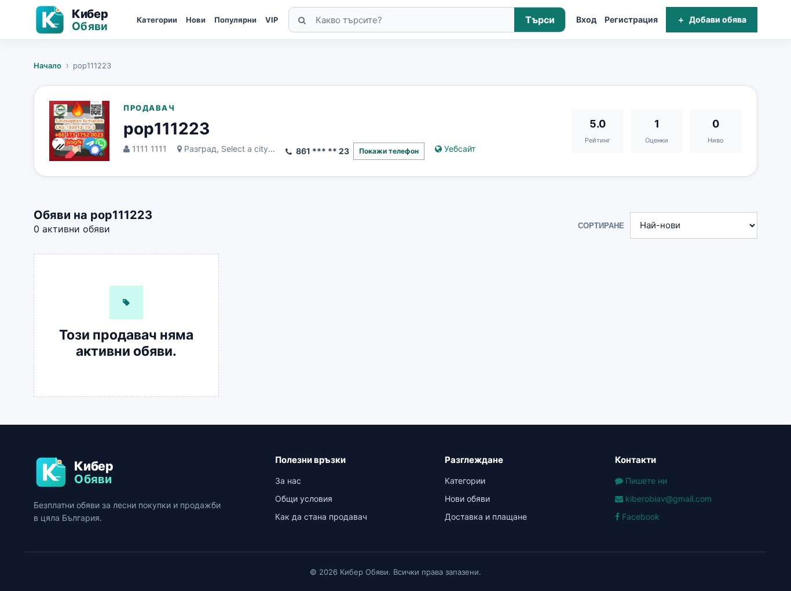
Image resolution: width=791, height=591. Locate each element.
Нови (196, 19)
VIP (271, 19)
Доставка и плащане (486, 516)
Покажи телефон (389, 151)
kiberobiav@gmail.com (667, 499)
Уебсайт (458, 149)
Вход (586, 19)
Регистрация (631, 19)
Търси (540, 19)
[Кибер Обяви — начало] (80, 19)
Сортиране (601, 225)
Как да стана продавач (321, 516)
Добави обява (711, 19)
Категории (157, 19)
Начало (47, 65)
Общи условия (303, 499)
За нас (288, 481)
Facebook (640, 516)
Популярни (235, 19)
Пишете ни (645, 481)
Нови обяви (467, 499)
